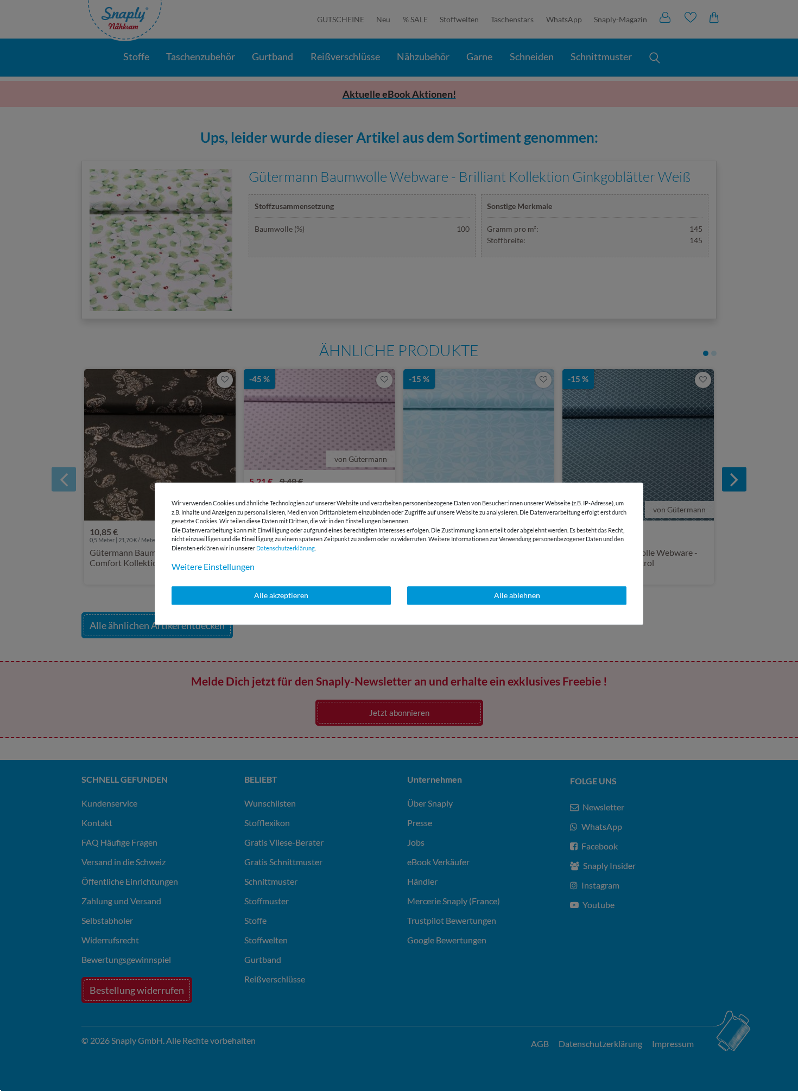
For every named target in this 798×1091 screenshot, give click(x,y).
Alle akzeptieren (281, 595)
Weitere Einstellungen (213, 566)
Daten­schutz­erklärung (285, 547)
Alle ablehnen (517, 595)
